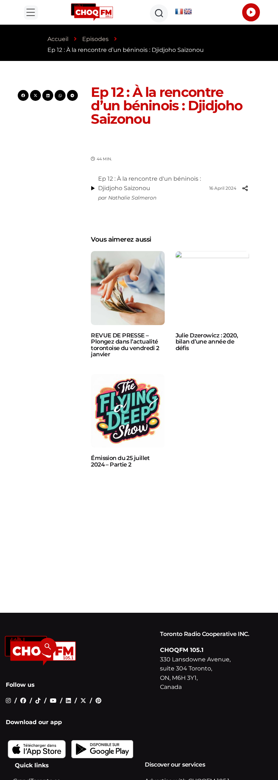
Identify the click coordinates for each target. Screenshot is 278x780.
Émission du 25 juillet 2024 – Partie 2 (120, 461)
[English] (188, 11)
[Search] (47, 646)
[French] (179, 11)
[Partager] (245, 188)
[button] (31, 12)
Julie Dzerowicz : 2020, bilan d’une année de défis (207, 342)
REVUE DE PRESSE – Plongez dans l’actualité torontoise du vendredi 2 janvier (125, 345)
